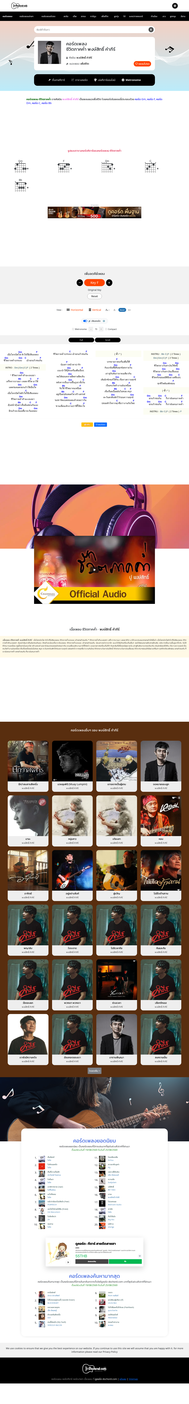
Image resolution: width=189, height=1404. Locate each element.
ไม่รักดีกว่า (52, 1216)
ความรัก (111, 1179)
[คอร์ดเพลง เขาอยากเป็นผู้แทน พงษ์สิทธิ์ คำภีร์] (116, 760)
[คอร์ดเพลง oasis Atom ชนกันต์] (103, 1294)
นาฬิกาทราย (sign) (55, 1186)
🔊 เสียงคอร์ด (94, 321)
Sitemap (133, 1379)
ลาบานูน (111, 1227)
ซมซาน (50, 1223)
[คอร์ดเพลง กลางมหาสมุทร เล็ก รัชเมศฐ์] (42, 1309)
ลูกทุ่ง (116, 16)
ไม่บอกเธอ (112, 1201)
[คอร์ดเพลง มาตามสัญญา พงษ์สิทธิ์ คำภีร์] (116, 1034)
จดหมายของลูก (161, 784)
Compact (112, 329)
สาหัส (110, 1209)
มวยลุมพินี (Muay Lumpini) (72, 784)
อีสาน (183, 16)
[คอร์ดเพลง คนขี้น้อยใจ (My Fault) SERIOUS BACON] (42, 1324)
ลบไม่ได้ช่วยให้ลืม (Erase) (58, 1209)
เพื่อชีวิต (104, 16)
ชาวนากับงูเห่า (113, 1164)
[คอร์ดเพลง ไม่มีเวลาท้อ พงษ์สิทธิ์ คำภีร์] (116, 924)
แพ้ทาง (111, 1223)
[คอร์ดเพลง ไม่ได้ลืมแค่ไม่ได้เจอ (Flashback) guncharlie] (103, 1309)
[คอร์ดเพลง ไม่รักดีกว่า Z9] (42, 1218)
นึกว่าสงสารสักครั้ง (28, 784)
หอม (161, 839)
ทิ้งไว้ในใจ (111, 1216)
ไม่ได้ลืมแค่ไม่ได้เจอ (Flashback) (121, 1307)
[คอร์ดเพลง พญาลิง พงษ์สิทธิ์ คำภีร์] (28, 924)
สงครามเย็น (161, 1057)
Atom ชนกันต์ (113, 1295)
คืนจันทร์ (51, 1157)
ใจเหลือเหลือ (113, 1157)
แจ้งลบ (123, 1379)
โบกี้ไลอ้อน (52, 1190)
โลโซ (49, 1160)
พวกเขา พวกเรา (72, 1003)
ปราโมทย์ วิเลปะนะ (54, 1175)
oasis (110, 1292)
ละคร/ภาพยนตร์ (136, 16)
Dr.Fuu (111, 1160)
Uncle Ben (112, 1303)
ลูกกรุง (173, 16)
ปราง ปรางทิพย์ (54, 1295)
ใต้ (124, 16)
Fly (109, 1167)
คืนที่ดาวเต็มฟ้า (54, 1171)
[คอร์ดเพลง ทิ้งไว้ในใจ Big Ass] (103, 1218)
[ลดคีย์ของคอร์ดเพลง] (80, 282)
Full (81, 340)
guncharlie (112, 1310)
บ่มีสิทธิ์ (111, 1186)
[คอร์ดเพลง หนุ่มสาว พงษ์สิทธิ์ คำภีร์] (72, 815)
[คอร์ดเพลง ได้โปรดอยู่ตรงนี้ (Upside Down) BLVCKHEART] (42, 1302)
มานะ (28, 839)
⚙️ (104, 321)
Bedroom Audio (114, 1204)
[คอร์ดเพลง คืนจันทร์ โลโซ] (42, 1159)
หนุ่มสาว (72, 839)
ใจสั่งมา (51, 1179)
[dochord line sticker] (94, 1251)
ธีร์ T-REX (111, 1190)
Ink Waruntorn (54, 1212)
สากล (83, 16)
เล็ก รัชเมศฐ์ (52, 1310)
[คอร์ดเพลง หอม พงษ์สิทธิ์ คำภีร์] (161, 815)
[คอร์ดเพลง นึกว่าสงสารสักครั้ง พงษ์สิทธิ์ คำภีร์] (28, 760)
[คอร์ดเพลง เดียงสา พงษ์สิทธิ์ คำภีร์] (116, 815)
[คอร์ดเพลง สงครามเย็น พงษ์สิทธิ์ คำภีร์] (161, 1034)
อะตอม (110, 1325)
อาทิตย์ (28, 893)
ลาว (164, 16)
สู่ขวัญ (116, 893)
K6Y (49, 1317)
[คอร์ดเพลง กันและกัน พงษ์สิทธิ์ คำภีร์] (161, 924)
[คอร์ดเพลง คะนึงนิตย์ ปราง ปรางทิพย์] (42, 1294)
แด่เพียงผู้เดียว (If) (115, 1299)
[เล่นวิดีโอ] (94, 570)
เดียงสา (117, 839)
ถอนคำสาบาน (113, 1322)
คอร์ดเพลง (7, 16)
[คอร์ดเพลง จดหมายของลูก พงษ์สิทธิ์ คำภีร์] (161, 760)
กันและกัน (161, 948)
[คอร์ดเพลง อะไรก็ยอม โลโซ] (42, 1196)
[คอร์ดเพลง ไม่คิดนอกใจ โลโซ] (42, 1166)
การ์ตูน (93, 16)
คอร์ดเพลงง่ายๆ (26, 16)
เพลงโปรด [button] (101, 424)
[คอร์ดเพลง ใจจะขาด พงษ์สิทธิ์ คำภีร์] (72, 924)
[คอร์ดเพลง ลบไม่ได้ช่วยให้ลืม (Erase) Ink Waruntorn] (42, 1211)
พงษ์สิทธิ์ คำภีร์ (84, 57)
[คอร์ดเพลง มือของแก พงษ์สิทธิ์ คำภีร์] (28, 979)
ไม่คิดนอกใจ (52, 1164)
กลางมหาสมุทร (54, 1307)
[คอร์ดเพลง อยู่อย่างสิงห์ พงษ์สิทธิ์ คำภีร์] (72, 870)
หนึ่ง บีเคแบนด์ (113, 1175)
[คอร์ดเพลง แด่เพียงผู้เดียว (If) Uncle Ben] (103, 1302)
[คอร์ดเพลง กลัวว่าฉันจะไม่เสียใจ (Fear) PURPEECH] (42, 1203)
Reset (94, 296)
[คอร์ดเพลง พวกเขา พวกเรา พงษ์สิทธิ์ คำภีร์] (72, 979)
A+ (129, 309)
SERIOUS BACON (55, 1325)
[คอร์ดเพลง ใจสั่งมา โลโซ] (42, 1181)
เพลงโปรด (144, 63)
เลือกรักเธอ (161, 1003)
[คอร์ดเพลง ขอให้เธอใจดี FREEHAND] (103, 1316)
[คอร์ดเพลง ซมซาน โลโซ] (42, 1226)
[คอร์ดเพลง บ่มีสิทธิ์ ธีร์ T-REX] (103, 1189)
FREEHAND (112, 1317)
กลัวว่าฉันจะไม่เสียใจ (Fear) (58, 1201)
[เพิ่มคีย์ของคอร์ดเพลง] (109, 282)
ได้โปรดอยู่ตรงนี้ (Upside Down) (61, 1299)
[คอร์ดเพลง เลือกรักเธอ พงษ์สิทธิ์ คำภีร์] (161, 979)
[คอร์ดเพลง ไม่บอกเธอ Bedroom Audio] (103, 1203)
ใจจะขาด (72, 948)
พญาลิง (28, 948)
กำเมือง (154, 16)
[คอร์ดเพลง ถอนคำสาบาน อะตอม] (103, 1324)
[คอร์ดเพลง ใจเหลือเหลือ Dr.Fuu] (103, 1159)
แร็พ (75, 16)
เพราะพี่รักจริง (113, 1171)
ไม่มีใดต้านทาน (161, 893)
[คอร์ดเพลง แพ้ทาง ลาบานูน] (103, 1226)
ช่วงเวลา (116, 1003)
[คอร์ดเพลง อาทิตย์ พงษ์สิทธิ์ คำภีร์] (28, 870)
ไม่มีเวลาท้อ (116, 948)
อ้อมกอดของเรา (72, 1057)
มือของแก (28, 1003)
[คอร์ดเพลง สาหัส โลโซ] (103, 1211)
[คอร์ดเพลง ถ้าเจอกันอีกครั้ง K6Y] (42, 1316)
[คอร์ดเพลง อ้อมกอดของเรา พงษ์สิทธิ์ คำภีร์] (72, 1034)
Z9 (49, 1219)
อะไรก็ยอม (52, 1194)
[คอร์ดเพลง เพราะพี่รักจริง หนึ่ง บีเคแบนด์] (103, 1174)
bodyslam (112, 1182)
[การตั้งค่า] (175, 6)
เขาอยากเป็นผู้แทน (116, 784)
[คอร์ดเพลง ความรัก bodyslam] (103, 1181)
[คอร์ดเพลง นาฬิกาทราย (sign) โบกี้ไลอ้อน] (42, 1189)
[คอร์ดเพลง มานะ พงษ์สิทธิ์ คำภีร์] (28, 815)
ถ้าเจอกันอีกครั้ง (54, 1314)
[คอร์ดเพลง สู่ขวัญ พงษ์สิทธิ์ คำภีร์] (116, 870)
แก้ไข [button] (88, 424)
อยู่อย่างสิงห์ (72, 893)
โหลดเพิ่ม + (94, 1070)
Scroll (107, 340)
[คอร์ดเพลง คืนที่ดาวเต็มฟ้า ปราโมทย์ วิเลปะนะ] (42, 1174)
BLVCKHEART (53, 1303)
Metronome (80, 329)
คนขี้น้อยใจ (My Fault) (57, 1322)
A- (115, 309)
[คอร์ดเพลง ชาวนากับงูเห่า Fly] (103, 1166)
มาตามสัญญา (116, 1057)
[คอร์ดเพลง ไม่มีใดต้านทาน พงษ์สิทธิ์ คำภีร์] (161, 870)
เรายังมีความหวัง (28, 1057)
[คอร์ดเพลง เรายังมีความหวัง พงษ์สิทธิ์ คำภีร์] (28, 1034)
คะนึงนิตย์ (51, 1292)
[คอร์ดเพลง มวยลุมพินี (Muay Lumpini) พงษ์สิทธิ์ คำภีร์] (72, 760)
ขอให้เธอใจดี (113, 1314)
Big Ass (111, 1219)
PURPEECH (52, 1204)
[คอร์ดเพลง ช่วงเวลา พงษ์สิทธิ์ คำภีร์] (116, 979)
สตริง (66, 16)
